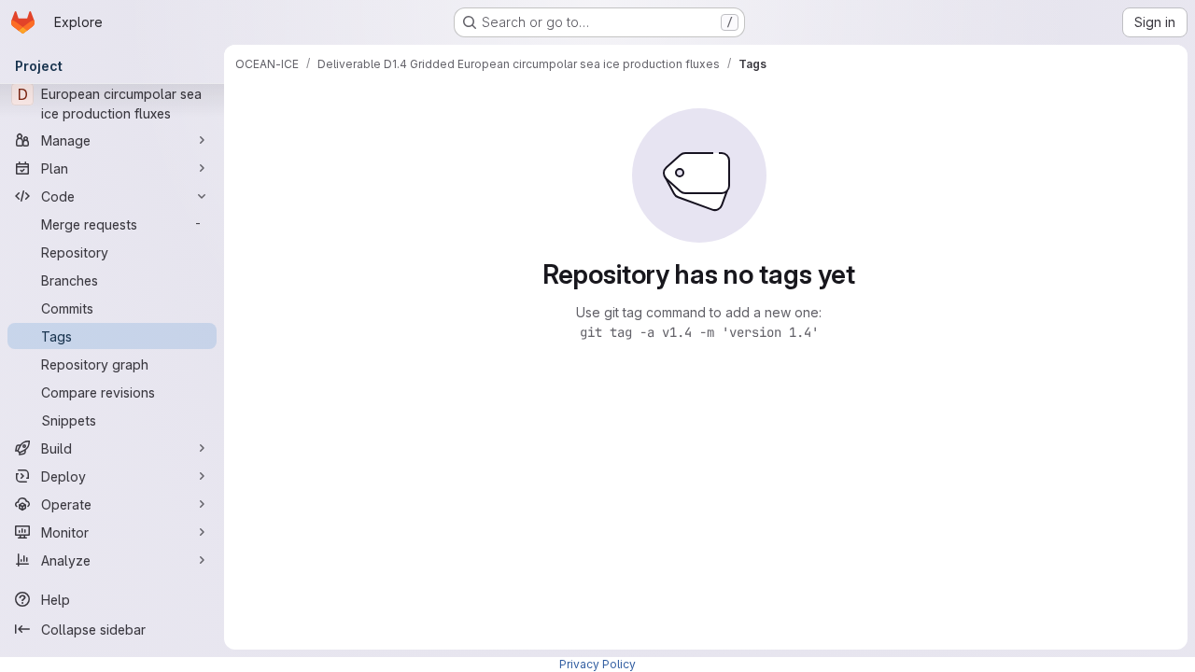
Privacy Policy (597, 664)
